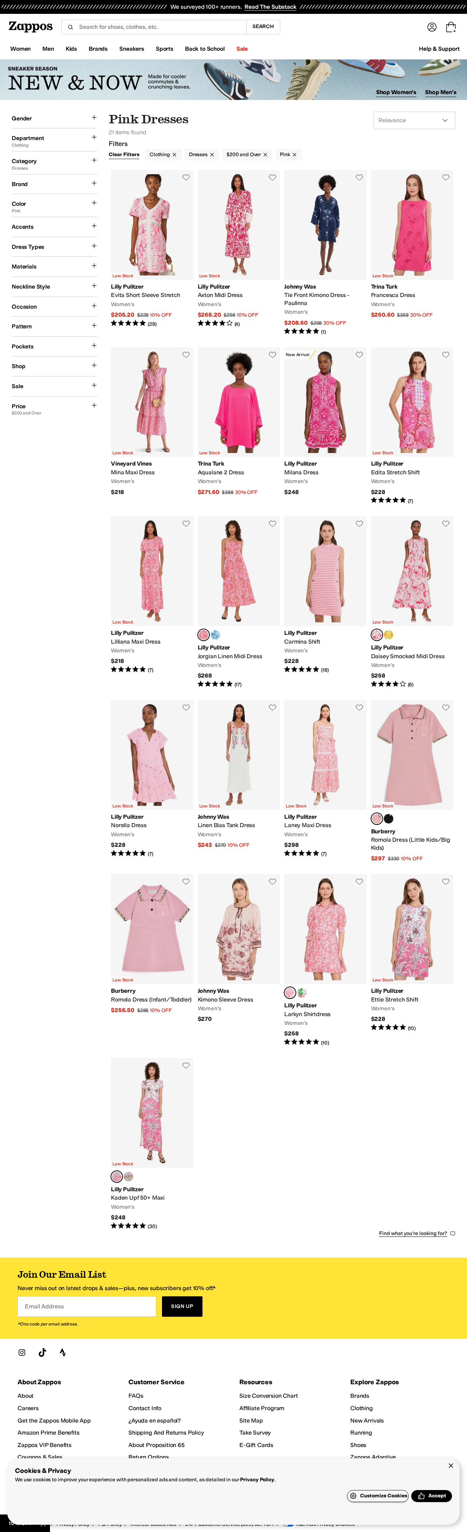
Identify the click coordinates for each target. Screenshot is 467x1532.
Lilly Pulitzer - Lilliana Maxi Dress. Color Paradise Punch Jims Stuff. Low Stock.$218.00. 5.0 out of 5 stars (152, 602)
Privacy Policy (257, 1480)
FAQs (135, 1395)
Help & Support (439, 48)
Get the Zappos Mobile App (54, 1420)
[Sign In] (432, 27)
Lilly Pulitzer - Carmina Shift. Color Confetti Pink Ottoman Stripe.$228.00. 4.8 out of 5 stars (325, 602)
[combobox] (153, 27)
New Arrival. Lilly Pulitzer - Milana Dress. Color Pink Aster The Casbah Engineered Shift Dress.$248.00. (325, 426)
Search (263, 26)
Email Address (44, 1306)
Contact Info (144, 1408)
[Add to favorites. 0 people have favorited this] (186, 177)
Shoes (358, 1445)
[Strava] (63, 1352)
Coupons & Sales (40, 1457)
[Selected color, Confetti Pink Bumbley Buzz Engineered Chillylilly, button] (117, 1176)
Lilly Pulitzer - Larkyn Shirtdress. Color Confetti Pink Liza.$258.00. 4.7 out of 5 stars (325, 960)
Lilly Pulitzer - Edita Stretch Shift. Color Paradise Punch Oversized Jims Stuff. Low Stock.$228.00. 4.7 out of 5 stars (412, 426)
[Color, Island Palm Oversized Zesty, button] (388, 635)
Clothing (160, 154)
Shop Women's (396, 92)
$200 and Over (244, 154)
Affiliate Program (261, 1408)
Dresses (198, 154)
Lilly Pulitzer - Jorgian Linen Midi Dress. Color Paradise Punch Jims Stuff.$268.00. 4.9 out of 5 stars (239, 602)
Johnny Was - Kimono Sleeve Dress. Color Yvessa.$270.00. (239, 960)
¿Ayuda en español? (154, 1420)
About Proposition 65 (156, 1445)
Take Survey (255, 1432)
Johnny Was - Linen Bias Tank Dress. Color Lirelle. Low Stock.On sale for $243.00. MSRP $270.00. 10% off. (239, 781)
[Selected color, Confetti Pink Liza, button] (290, 993)
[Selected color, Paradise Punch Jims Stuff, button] (203, 635)
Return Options (148, 1457)
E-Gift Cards (256, 1445)
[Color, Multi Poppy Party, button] (302, 993)
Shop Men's (440, 92)
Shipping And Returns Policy (166, 1432)
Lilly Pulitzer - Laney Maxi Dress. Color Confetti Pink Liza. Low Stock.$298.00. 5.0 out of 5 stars (325, 781)
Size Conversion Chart (268, 1395)
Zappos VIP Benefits (45, 1445)
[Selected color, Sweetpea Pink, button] (377, 819)
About (26, 1395)
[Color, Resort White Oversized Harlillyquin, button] (215, 635)
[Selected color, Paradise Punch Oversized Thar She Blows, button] (377, 635)
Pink (285, 154)
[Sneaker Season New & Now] (233, 79)
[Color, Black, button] (388, 819)
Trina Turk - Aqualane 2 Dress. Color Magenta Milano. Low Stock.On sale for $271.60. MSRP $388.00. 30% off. (239, 426)
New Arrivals (367, 1420)
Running (361, 1432)
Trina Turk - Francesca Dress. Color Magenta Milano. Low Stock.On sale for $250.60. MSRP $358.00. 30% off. (412, 253)
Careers (28, 1408)
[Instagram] (22, 1352)
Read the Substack (270, 6)
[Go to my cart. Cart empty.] (451, 27)
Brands (359, 1395)
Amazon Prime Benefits (49, 1432)
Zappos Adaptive (373, 1457)
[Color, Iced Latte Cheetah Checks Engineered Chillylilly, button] (128, 1176)
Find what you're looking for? (413, 1233)
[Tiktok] (42, 1352)
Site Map (251, 1420)
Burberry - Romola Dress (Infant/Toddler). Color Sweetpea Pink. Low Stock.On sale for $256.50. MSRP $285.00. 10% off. (152, 960)
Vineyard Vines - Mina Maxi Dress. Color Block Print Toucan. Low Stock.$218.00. (152, 426)
